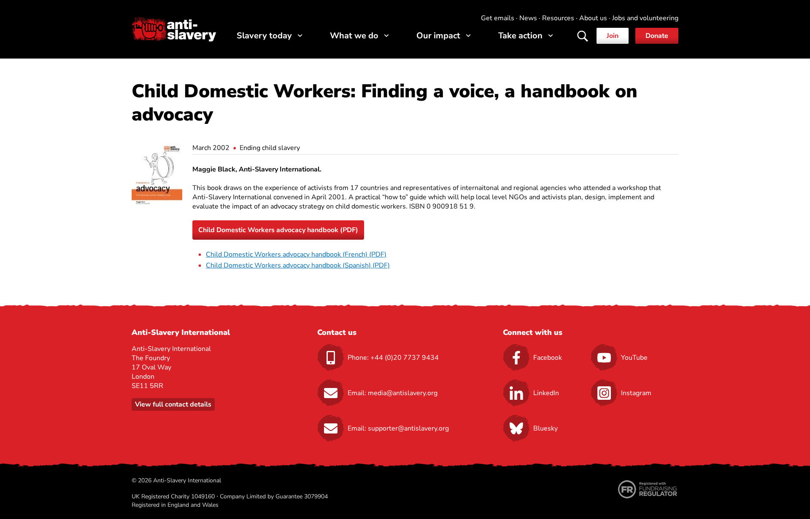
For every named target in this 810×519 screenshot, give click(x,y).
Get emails (497, 18)
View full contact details (173, 404)
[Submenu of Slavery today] (300, 36)
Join (612, 35)
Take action (520, 35)
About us (593, 18)
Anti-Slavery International (174, 29)
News (528, 18)
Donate (656, 35)
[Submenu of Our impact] (468, 36)
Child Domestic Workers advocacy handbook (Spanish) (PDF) (298, 265)
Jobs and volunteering (645, 18)
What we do (354, 35)
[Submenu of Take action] (550, 36)
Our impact (438, 35)
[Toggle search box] (582, 36)
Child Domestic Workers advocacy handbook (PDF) (278, 230)
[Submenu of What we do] (386, 36)
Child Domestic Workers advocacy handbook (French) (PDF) (296, 254)
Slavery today (264, 35)
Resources (558, 18)
